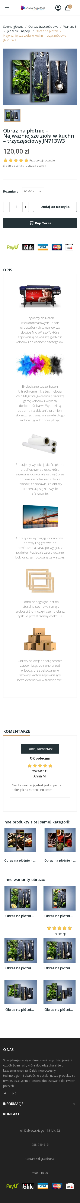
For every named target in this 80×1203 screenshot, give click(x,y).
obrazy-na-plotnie (45, 711)
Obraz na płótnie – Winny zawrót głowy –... (20, 860)
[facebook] (5, 1094)
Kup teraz (43, 223)
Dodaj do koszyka (55, 206)
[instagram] (14, 1094)
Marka (27, 711)
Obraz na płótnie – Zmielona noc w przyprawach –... (60, 860)
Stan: (35, 724)
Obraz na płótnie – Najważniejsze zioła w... (20, 916)
